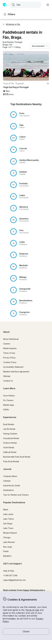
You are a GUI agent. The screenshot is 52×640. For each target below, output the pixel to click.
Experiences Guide (11, 485)
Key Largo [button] (7, 547)
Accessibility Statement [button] (13, 367)
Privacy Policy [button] (9, 357)
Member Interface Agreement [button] (16, 371)
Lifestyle (7, 481)
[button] (8, 42)
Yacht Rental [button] (8, 447)
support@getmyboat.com (14, 580)
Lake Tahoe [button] (8, 519)
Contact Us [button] (8, 381)
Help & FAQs (8, 571)
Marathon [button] (7, 556)
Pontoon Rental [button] (10, 443)
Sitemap (6, 376)
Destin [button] (6, 551)
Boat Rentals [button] (8, 424)
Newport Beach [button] (10, 533)
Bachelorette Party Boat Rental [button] (16, 457)
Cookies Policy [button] (9, 362)
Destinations (8, 490)
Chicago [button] (7, 537)
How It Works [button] (9, 396)
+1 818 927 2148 (10, 575)
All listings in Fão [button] (13, 24)
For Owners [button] (8, 400)
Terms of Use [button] (32, 610)
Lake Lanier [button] (8, 514)
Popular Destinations (14, 502)
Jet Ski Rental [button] (9, 429)
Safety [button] (6, 409)
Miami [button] (5, 509)
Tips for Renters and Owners (16, 495)
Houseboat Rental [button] (11, 438)
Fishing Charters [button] (10, 434)
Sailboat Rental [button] (9, 452)
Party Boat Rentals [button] (11, 461)
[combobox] (25, 4)
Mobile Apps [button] (8, 405)
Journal (7, 469)
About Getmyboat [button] (11, 339)
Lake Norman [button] (9, 542)
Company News (10, 476)
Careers (6, 344)
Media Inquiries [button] (10, 348)
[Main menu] (47, 4)
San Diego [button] (7, 523)
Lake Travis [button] (8, 528)
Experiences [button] (9, 417)
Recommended (38, 46)
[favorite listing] (48, 84)
